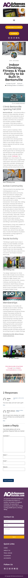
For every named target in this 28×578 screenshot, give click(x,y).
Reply (4, 405)
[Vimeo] (17, 569)
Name (5, 454)
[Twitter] (14, 38)
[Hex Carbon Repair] (14, 300)
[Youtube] (16, 38)
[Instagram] (7, 569)
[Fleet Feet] (14, 382)
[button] (14, 20)
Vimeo (20, 370)
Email (5, 460)
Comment (6, 435)
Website (5, 467)
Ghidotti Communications (13, 369)
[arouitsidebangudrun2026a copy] (14, 102)
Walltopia (15, 156)
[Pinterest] (11, 38)
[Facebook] (9, 38)
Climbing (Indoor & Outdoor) (15, 85)
